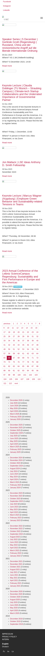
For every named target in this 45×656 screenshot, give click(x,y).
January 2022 (15, 556)
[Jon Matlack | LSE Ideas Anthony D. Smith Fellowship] (22, 154)
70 (28, 358)
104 (4, 379)
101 (24, 375)
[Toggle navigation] (41, 18)
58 (9, 353)
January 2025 (15, 452)
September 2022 (16, 534)
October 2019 (15, 621)
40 (37, 341)
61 (23, 353)
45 (23, 345)
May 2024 (14, 477)
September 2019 (16, 624)
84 (19, 366)
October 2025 (15, 430)
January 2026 (15, 419)
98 (9, 375)
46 (28, 345)
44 (19, 345)
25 (4, 336)
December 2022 (16, 526)
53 (23, 349)
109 (33, 379)
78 (28, 362)
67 (14, 358)
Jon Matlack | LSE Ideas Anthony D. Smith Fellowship (21, 164)
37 (23, 341)
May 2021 (14, 578)
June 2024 (14, 474)
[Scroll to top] (40, 651)
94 (28, 371)
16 (36, 328)
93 (23, 371)
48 (37, 345)
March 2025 (14, 447)
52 (19, 349)
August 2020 (15, 599)
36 (19, 341)
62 (28, 353)
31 (33, 336)
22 (28, 332)
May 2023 (14, 509)
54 (28, 349)
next (16, 383)
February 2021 (15, 583)
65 (4, 358)
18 (9, 332)
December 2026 (16, 400)
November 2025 (16, 427)
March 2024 (14, 482)
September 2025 (16, 433)
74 (9, 362)
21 (23, 332)
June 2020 (14, 605)
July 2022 (14, 539)
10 (8, 328)
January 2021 (15, 586)
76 (19, 362)
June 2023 (14, 507)
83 (14, 366)
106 (16, 379)
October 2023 (15, 499)
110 (39, 379)
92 (19, 371)
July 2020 (14, 602)
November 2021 (16, 564)
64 (37, 353)
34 (9, 341)
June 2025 (14, 438)
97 (4, 375)
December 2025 (16, 425)
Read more (7, 66)
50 (9, 349)
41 (4, 345)
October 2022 (15, 531)
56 (37, 349)
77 (23, 362)
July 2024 (14, 471)
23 (33, 332)
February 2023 (15, 518)
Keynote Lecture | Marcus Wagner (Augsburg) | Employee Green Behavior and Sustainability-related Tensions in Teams (22, 200)
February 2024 (15, 485)
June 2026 (14, 406)
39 (33, 341)
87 (33, 366)
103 (36, 375)
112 (10, 383)
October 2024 (15, 463)
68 (19, 358)
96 (37, 371)
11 (13, 328)
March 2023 (14, 515)
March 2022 (14, 550)
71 (33, 358)
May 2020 (14, 608)
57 (4, 353)
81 (4, 366)
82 (9, 366)
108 (27, 379)
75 (14, 362)
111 (4, 383)
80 (37, 362)
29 (23, 336)
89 (4, 371)
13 (22, 328)
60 (19, 353)
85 (23, 366)
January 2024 (15, 488)
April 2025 (14, 444)
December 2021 (16, 561)
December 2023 (16, 493)
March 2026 (14, 414)
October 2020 (15, 597)
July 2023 (14, 504)
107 (22, 379)
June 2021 (14, 575)
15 (32, 328)
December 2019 (16, 619)
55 (33, 349)
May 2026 (14, 408)
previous (7, 324)
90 (9, 371)
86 (28, 366)
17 (4, 332)
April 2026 (14, 411)
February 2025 (15, 449)
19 (14, 332)
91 (14, 371)
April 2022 (14, 548)
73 (4, 362)
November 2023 (16, 496)
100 (19, 375)
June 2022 (14, 542)
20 (19, 332)
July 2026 (14, 403)
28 (19, 336)
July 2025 (14, 436)
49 (4, 349)
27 (14, 336)
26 (9, 336)
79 (33, 362)
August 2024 (15, 468)
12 (17, 328)
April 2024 (14, 479)
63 (33, 353)
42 (9, 345)
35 (14, 341)
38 (28, 341)
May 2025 (14, 441)
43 (14, 345)
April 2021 (14, 580)
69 (23, 358)
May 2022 (14, 545)
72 (37, 358)
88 (37, 366)
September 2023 (16, 501)
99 (14, 375)
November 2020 (16, 594)
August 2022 (15, 537)
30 (28, 336)
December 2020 (16, 591)
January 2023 (15, 520)
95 (33, 371)
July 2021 (14, 572)
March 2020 (14, 613)
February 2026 (15, 417)
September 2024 (16, 466)
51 (14, 349)
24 (37, 332)
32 (37, 336)
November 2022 (16, 528)
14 (27, 328)
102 (30, 375)
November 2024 (16, 460)
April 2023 (14, 512)
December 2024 (16, 458)
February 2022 (15, 553)
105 (10, 379)
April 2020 (14, 610)
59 (14, 353)
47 (33, 345)
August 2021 (15, 569)
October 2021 (15, 567)
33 (4, 341)
